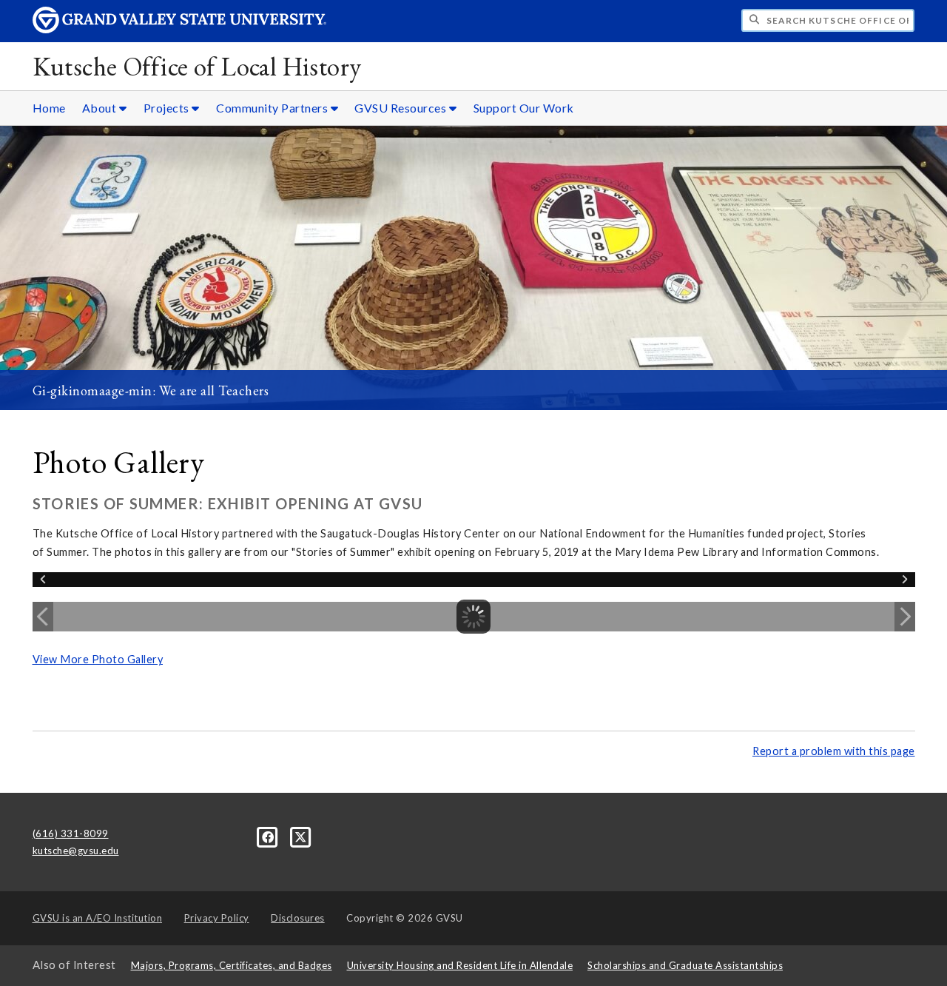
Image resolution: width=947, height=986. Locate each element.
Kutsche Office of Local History (197, 66)
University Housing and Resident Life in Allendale (460, 965)
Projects (168, 108)
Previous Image (43, 616)
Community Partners (273, 108)
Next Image (904, 616)
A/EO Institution (98, 918)
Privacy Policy (216, 918)
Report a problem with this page (833, 751)
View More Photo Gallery (98, 659)
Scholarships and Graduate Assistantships (685, 965)
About (100, 108)
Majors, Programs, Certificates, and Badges (231, 965)
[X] (301, 836)
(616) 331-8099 (71, 833)
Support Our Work (524, 108)
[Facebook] (269, 836)
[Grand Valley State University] (180, 29)
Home (49, 108)
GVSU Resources (401, 108)
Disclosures (298, 918)
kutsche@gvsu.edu (76, 850)
